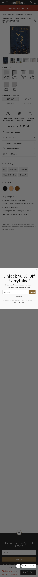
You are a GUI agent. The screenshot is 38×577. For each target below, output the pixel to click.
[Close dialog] (36, 270)
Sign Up (32, 292)
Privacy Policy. (21, 302)
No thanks (19, 296)
